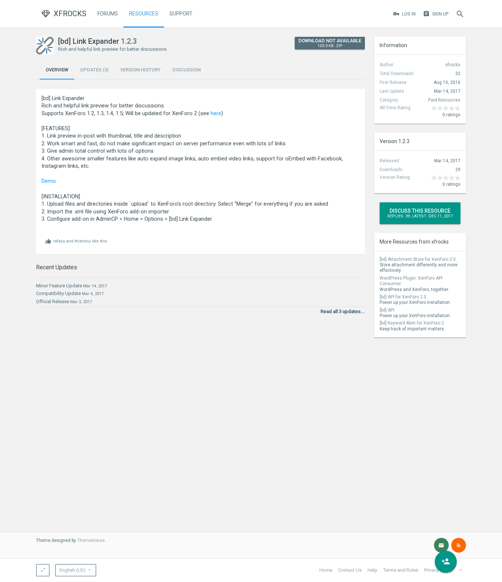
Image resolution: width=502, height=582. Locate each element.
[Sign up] (446, 562)
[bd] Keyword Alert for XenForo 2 (412, 323)
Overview (57, 69)
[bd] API (387, 310)
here (216, 113)
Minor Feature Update (59, 285)
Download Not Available (329, 43)
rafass (59, 241)
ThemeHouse (91, 540)
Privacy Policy (438, 570)
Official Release (52, 301)
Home (325, 570)
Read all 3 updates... (342, 311)
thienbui (83, 241)
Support (181, 14)
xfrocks (452, 64)
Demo (49, 181)
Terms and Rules (400, 570)
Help (372, 570)
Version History (140, 69)
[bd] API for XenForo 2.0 (403, 296)
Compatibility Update (58, 293)
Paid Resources (444, 100)
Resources (143, 14)
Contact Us (350, 570)
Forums (107, 14)
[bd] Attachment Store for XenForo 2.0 (418, 259)
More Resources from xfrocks (414, 242)
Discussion (186, 69)
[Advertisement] (420, 393)
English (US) (73, 570)
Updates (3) (94, 69)
